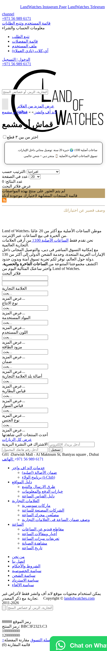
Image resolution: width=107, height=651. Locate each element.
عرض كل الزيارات (17, 439)
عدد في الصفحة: (15, 176)
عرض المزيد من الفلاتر (35, 106)
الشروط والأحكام (26, 566)
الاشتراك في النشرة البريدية (25, 444)
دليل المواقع (22, 482)
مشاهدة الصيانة (34, 543)
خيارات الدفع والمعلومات (42, 491)
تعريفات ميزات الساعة (40, 538)
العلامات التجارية (25, 501)
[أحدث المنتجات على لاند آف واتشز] (4, 201)
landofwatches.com (79, 598)
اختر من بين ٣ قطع (22, 137)
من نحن (18, 556)
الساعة (18, 524)
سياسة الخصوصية (26, 571)
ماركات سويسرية (36, 505)
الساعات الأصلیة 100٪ (49, 240)
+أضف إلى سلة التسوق (34, 640)
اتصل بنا (18, 561)
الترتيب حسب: (14, 171)
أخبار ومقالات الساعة (39, 534)
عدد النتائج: (14, 181)
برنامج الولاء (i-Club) (38, 477)
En (8, 7)
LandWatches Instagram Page (43, 7)
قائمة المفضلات (25, 41)
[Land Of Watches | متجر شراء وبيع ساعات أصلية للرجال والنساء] (56, 78)
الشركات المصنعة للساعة (43, 510)
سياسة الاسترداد (25, 580)
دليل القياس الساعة (38, 496)
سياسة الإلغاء (23, 585)
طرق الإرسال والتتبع (38, 487)
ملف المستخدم (24, 46)
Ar (17, 7)
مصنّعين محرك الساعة (40, 515)
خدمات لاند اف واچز (28, 468)
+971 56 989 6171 (16, 18)
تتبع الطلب (20, 36)
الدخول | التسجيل (16, 59)
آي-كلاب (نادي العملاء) (30, 51)
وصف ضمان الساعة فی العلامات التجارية (56, 520)
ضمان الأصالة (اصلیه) (39, 472)
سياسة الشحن (23, 575)
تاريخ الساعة (32, 548)
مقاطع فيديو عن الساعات (43, 529)
